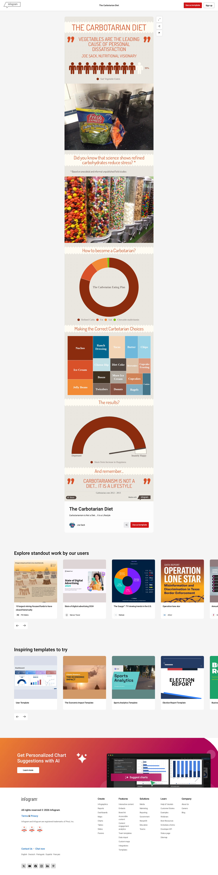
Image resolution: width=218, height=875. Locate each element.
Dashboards (103, 812)
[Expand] (159, 19)
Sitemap (164, 837)
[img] (102, 68)
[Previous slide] (17, 625)
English (24, 854)
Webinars (164, 817)
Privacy (34, 816)
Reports (101, 808)
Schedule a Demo (168, 825)
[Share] (159, 26)
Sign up (209, 5)
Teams (142, 829)
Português (40, 854)
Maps (100, 817)
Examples (164, 812)
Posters (101, 833)
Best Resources (167, 821)
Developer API (166, 829)
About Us (185, 804)
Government (144, 817)
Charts (100, 821)
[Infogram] (12, 5)
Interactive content (126, 804)
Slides (100, 829)
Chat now (40, 848)
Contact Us (26, 848)
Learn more (28, 770)
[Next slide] (24, 625)
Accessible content (123, 817)
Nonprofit (143, 821)
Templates (123, 850)
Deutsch (31, 854)
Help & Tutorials (167, 804)
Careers (185, 808)
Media (142, 804)
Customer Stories (167, 808)
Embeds (122, 808)
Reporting (143, 812)
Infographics (103, 804)
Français (56, 854)
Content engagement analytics (124, 826)
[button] (109, 79)
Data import (123, 837)
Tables (100, 825)
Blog (183, 812)
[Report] (159, 33)
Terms (24, 816)
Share (72, 498)
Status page (165, 833)
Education (144, 825)
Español (49, 854)
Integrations (123, 846)
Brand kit (122, 812)
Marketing (144, 808)
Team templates (125, 833)
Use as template (193, 5)
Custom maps (124, 841)
